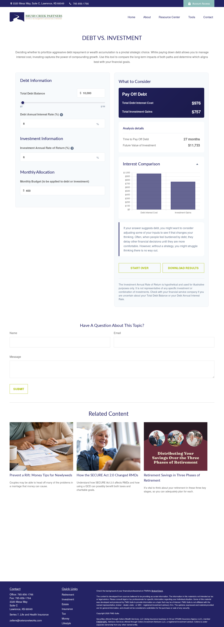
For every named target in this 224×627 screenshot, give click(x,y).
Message (15, 357)
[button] (131, 17)
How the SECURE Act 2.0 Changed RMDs (107, 475)
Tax (64, 613)
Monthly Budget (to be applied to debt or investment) (54, 181)
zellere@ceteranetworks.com (26, 620)
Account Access (201, 3)
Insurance (67, 609)
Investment (68, 599)
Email (117, 333)
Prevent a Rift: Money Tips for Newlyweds (41, 475)
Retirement (68, 594)
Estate (65, 604)
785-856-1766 (81, 3)
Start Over (140, 268)
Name (13, 333)
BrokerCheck (157, 590)
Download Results (183, 268)
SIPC (105, 621)
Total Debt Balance (50, 93)
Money (65, 618)
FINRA (99, 621)
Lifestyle (66, 623)
